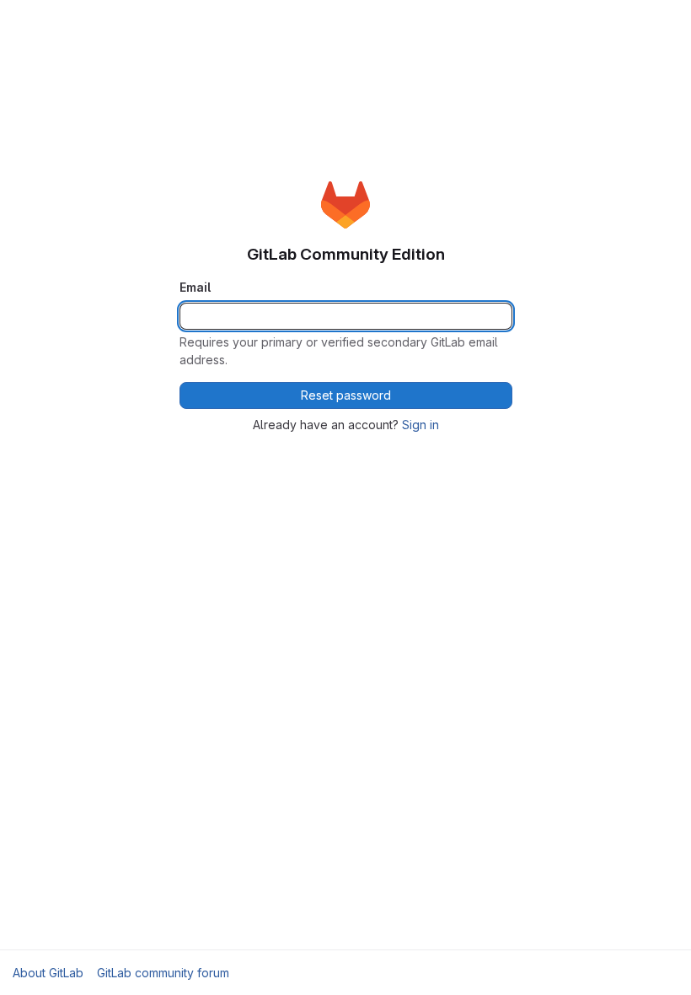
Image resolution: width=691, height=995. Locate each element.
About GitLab (48, 972)
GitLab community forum (163, 972)
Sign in (420, 424)
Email (195, 287)
